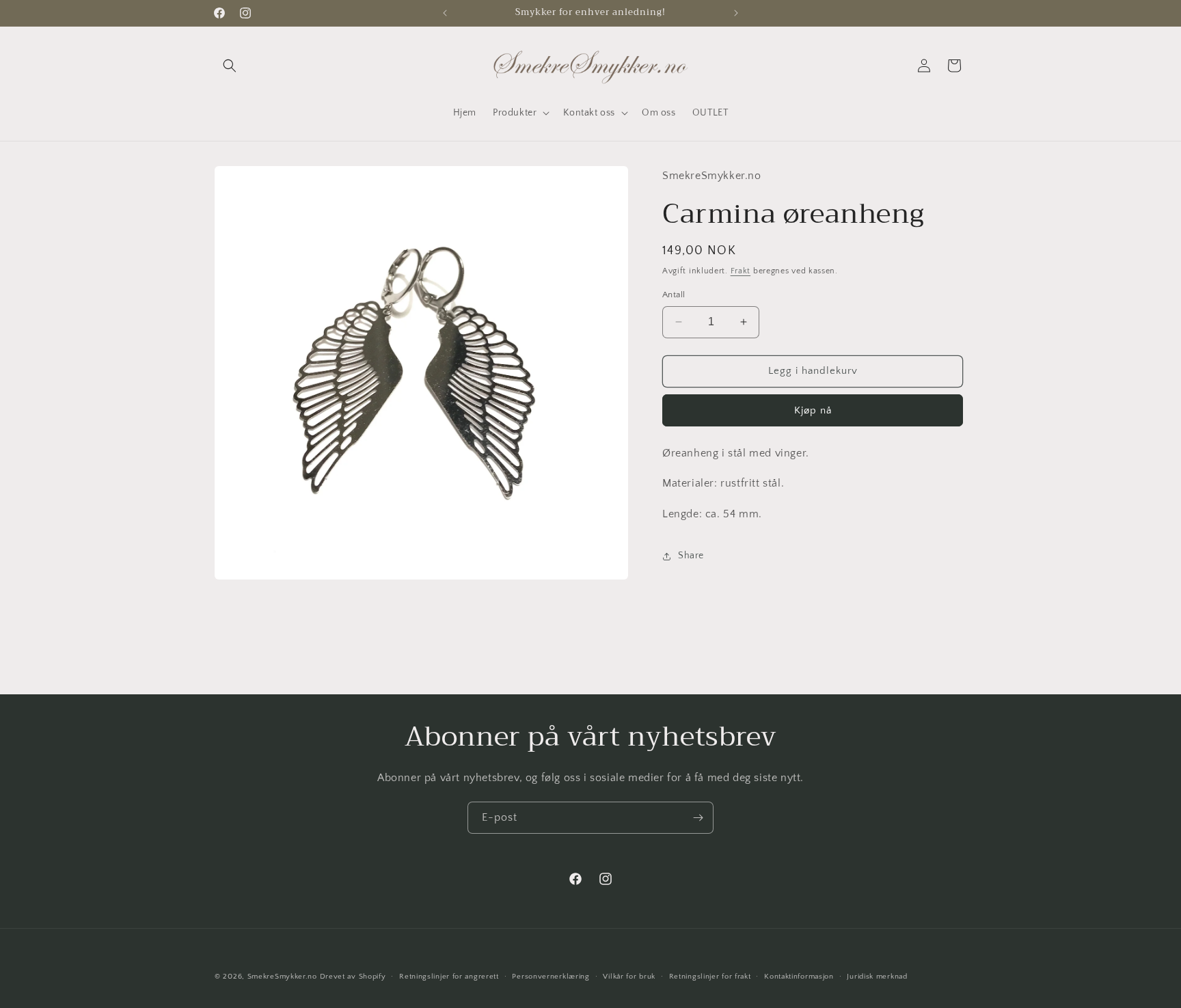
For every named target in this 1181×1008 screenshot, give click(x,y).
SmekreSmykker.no (282, 976)
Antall (673, 294)
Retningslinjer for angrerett (449, 976)
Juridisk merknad (877, 976)
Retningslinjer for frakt (710, 976)
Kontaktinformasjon (799, 976)
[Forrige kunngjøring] (445, 13)
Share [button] (691, 555)
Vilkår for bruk (629, 976)
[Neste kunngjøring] (736, 13)
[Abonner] (698, 818)
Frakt (741, 271)
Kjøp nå (813, 410)
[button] (230, 66)
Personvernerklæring (550, 976)
